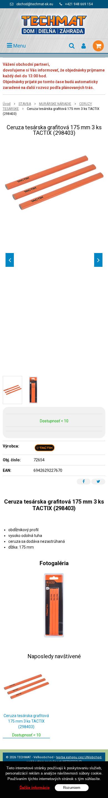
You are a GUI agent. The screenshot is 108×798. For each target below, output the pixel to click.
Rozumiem (71, 788)
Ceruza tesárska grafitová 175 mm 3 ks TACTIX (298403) (26, 721)
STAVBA (25, 104)
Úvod (7, 104)
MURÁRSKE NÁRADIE (55, 104)
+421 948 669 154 (79, 4)
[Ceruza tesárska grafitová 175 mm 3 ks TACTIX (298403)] (54, 182)
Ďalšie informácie (35, 788)
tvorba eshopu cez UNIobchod (78, 757)
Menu (19, 46)
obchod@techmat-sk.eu (34, 4)
